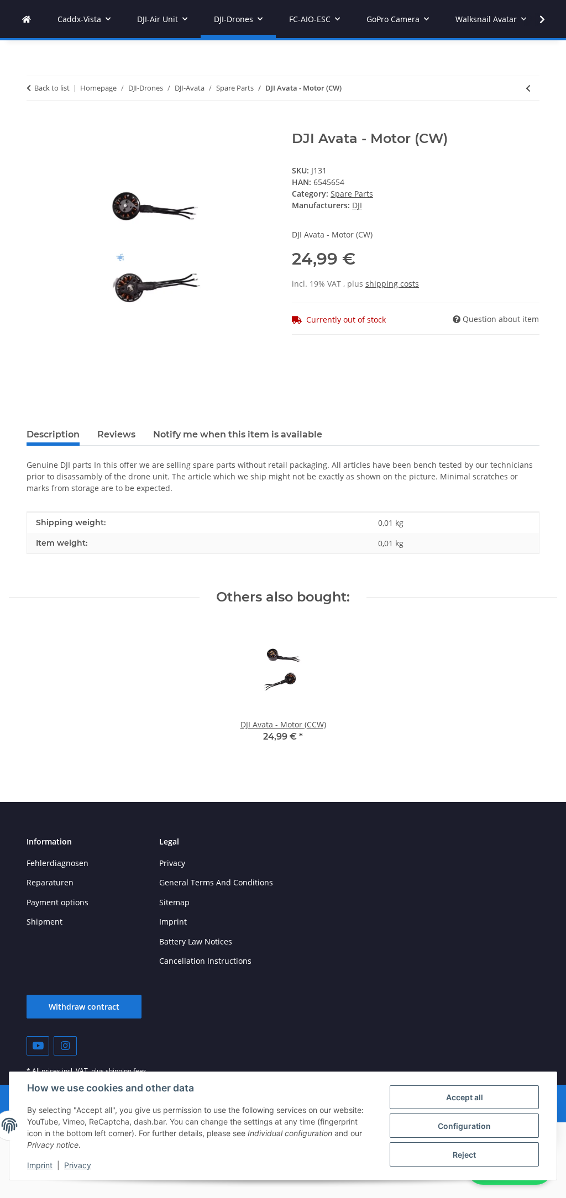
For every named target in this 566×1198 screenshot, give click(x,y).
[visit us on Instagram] (65, 1045)
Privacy (77, 1165)
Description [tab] (53, 434)
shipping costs (392, 283)
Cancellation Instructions (205, 961)
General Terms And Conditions (216, 882)
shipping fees (126, 1070)
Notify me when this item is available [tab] (237, 434)
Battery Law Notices (195, 941)
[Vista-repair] (26, 19)
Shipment (44, 921)
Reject (464, 1154)
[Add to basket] (35, 125)
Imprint (40, 1165)
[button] (535, 19)
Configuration (464, 1126)
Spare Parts (352, 193)
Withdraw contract (84, 1006)
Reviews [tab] (116, 434)
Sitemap (174, 902)
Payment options (57, 902)
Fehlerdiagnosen (57, 863)
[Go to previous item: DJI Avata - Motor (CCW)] (528, 88)
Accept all (464, 1097)
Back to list (52, 88)
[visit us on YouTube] (38, 1045)
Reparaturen (50, 882)
